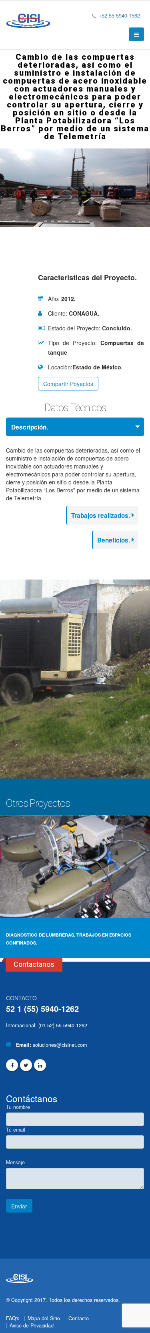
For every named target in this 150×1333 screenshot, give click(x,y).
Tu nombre (18, 1107)
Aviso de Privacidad (32, 1325)
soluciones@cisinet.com (60, 1044)
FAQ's (12, 1318)
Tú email (15, 1129)
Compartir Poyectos (68, 384)
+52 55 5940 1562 (118, 15)
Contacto (78, 1318)
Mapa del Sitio (44, 1318)
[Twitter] (26, 1065)
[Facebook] (12, 1065)
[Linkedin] (40, 1065)
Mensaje (15, 1162)
